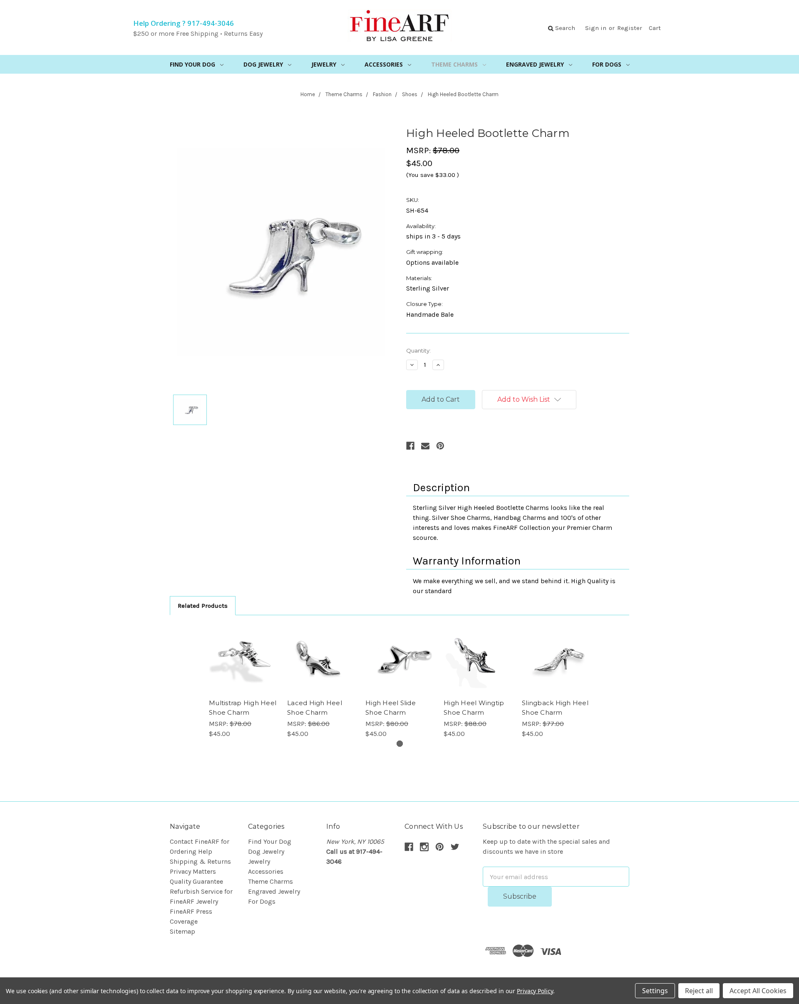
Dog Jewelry (263, 64)
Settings (655, 990)
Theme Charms (454, 64)
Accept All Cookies (758, 990)
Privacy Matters (193, 871)
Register (629, 28)
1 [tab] (400, 744)
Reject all (699, 990)
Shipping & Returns (200, 861)
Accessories (384, 64)
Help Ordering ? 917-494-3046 (183, 23)
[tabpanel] (243, 682)
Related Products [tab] (203, 605)
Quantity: (418, 350)
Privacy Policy (535, 991)
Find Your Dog (192, 64)
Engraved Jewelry (535, 64)
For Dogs (606, 64)
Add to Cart (243, 659)
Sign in (595, 28)
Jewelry (323, 64)
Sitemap (182, 931)
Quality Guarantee (196, 881)
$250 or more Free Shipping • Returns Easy (198, 33)
